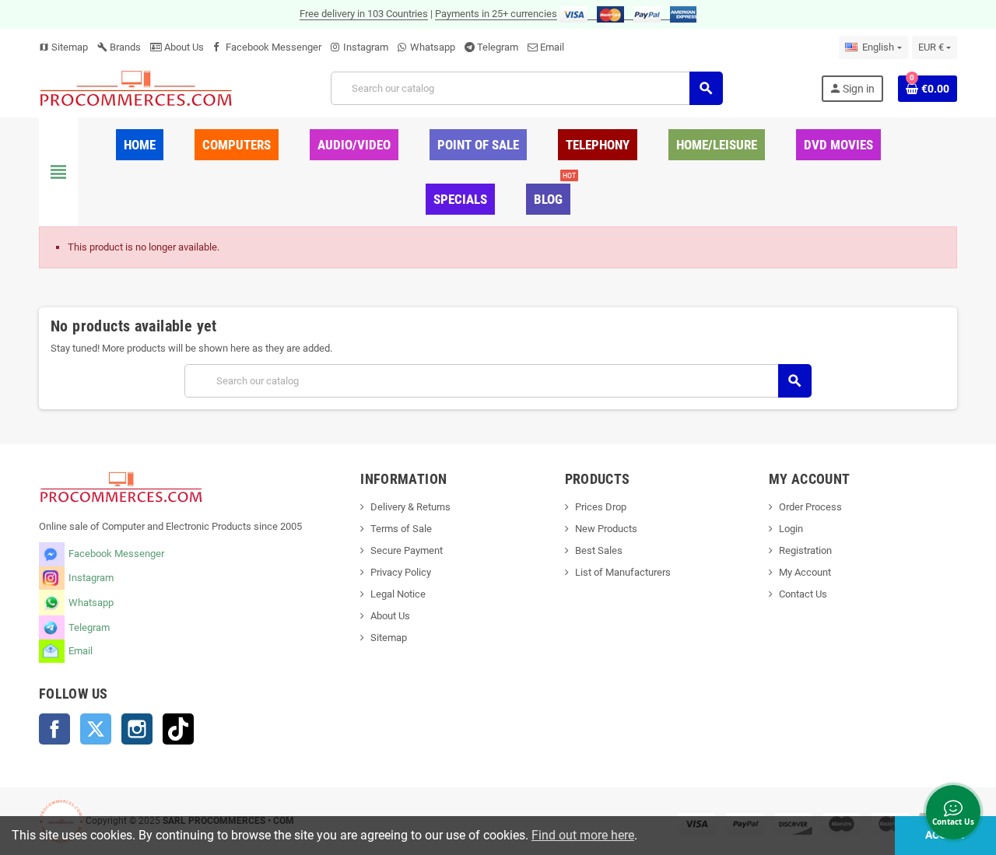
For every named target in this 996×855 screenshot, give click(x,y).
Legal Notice (398, 594)
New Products (606, 528)
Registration (805, 550)
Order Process (810, 507)
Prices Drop (600, 507)
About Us (183, 47)
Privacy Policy (400, 572)
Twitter (95, 729)
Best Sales (598, 550)
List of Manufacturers (623, 572)
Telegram (497, 47)
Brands (119, 47)
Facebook (54, 729)
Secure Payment (406, 550)
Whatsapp (432, 47)
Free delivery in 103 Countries (364, 13)
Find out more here (582, 835)
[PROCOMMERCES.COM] (136, 87)
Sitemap (63, 47)
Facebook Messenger (273, 47)
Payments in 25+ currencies (496, 13)
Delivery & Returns (410, 507)
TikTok (178, 729)
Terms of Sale (401, 528)
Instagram (365, 47)
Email (552, 47)
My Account (805, 572)
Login (791, 528)
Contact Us (803, 594)
